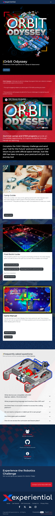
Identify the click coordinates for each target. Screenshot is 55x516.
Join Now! (6, 70)
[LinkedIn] (30, 507)
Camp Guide (8, 215)
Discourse (27, 434)
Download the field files (12, 269)
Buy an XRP (8, 337)
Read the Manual (10, 332)
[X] (25, 507)
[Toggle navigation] (50, 2)
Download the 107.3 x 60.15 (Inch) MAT (31, 269)
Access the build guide (11, 265)
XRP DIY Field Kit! (10, 276)
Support (27, 456)
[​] (27, 497)
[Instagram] (35, 507)
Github (27, 445)
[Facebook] (19, 507)
